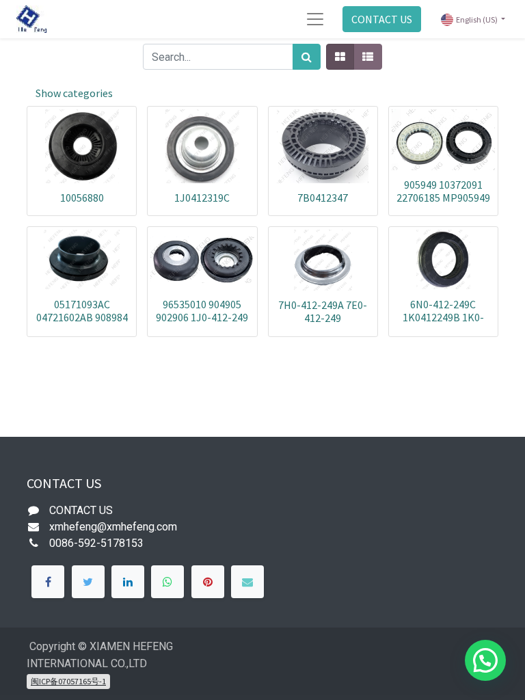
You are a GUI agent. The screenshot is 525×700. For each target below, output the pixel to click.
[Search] (307, 57)
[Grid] (340, 57)
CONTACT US (381, 19)
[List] (367, 57)
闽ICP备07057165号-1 (68, 681)
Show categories (74, 93)
